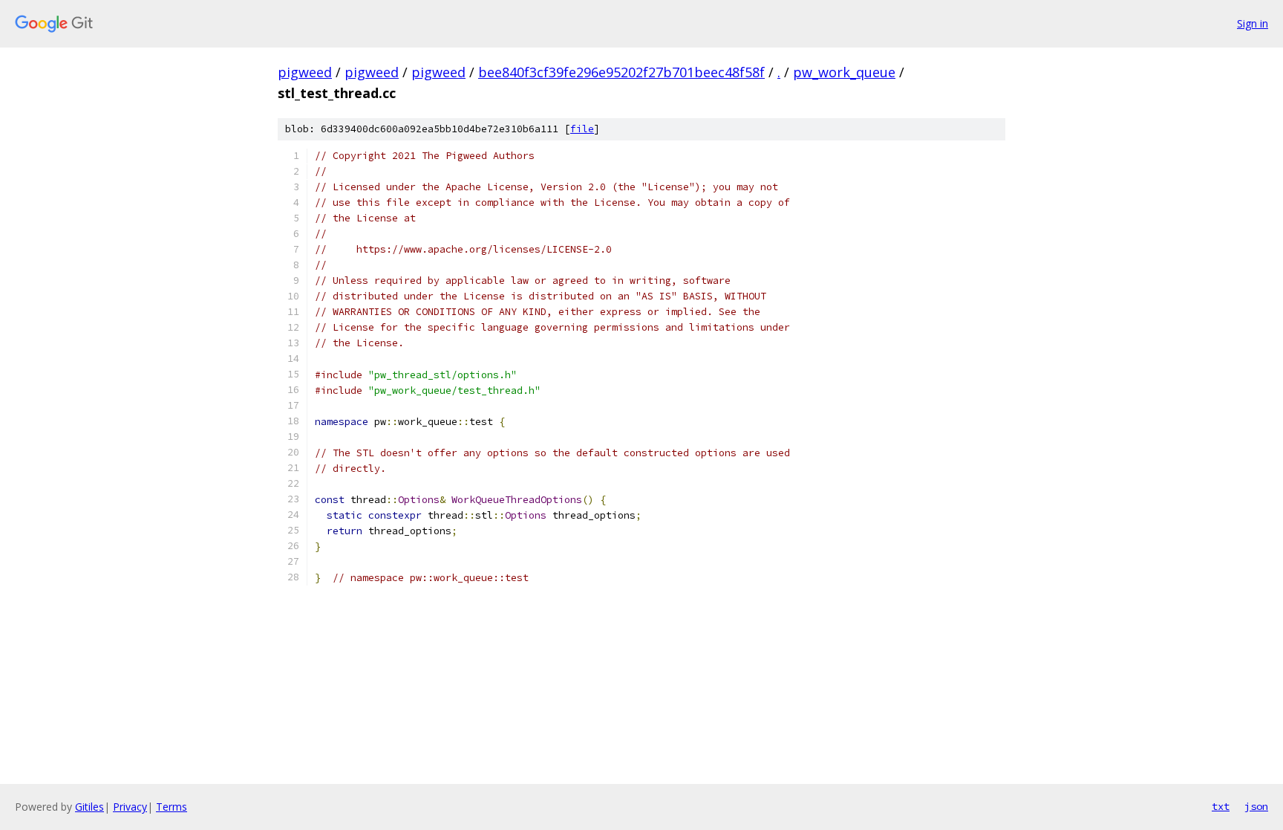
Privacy (130, 807)
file (582, 129)
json (1256, 806)
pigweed (305, 72)
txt (1221, 806)
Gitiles (89, 807)
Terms (171, 807)
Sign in (1252, 23)
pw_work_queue (844, 72)
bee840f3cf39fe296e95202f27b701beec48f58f (621, 72)
